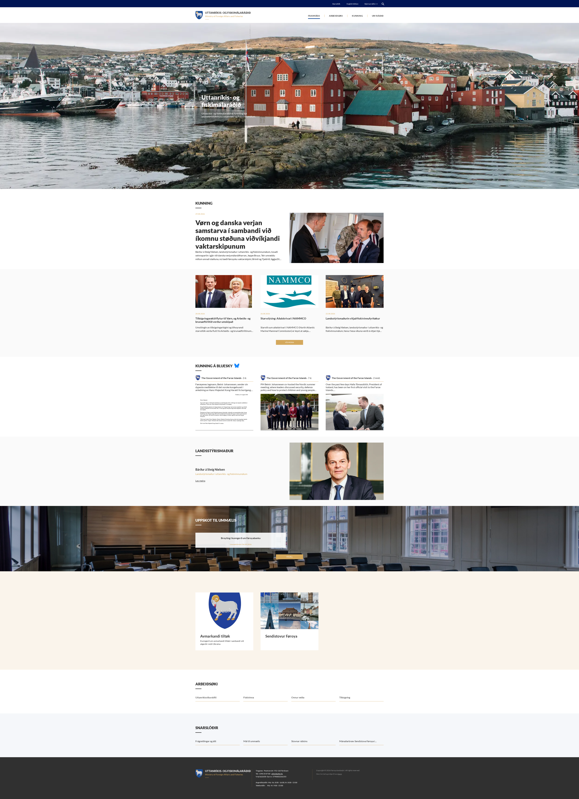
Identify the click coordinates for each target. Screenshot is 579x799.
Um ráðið (378, 15)
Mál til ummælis (251, 741)
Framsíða (314, 15)
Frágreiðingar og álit (205, 741)
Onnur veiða (297, 697)
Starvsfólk (336, 4)
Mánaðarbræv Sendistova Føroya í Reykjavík (357, 742)
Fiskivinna (248, 697)
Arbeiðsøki (336, 15)
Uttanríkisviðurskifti (206, 697)
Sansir (340, 774)
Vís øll (289, 557)
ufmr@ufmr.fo (277, 774)
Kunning (357, 15)
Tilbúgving (344, 697)
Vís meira (289, 342)
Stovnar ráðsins (299, 741)
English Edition (352, 4)
